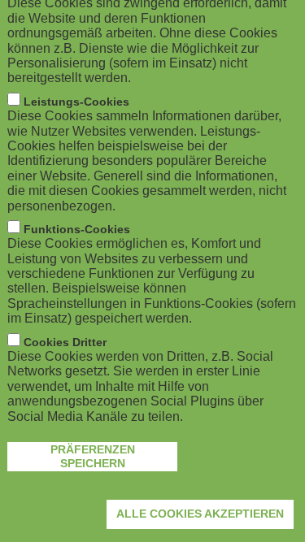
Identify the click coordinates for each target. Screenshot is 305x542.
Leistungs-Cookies (76, 101)
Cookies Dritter (65, 342)
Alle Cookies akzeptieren (200, 513)
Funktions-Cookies (77, 229)
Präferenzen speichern (92, 456)
